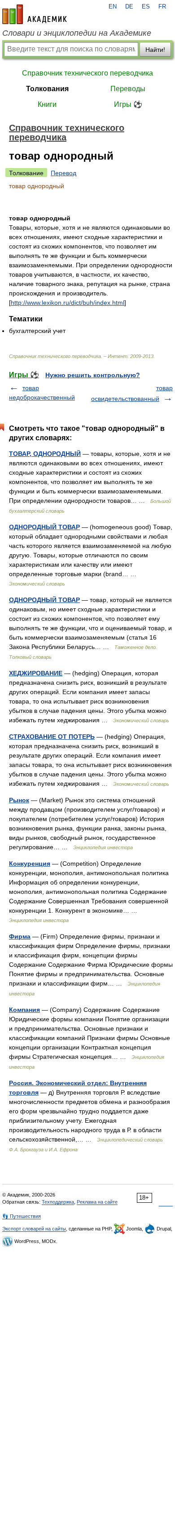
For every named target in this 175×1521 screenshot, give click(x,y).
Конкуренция (29, 863)
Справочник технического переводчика (87, 73)
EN (113, 7)
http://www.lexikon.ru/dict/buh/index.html (67, 302)
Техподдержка (58, 1202)
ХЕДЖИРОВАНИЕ (35, 673)
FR (162, 7)
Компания (24, 1009)
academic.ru (34, 14)
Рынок (19, 800)
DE (129, 7)
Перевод (63, 173)
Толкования (47, 89)
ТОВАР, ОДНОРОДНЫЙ (45, 453)
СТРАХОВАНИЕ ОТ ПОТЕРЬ (52, 736)
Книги (47, 104)
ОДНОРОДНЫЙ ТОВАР (44, 527)
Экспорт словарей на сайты (34, 1228)
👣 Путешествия (21, 1216)
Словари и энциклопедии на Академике (76, 33)
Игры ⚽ (128, 104)
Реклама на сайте (97, 1202)
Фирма (20, 936)
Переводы (127, 89)
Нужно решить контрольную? (92, 375)
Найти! (155, 49)
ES (146, 7)
